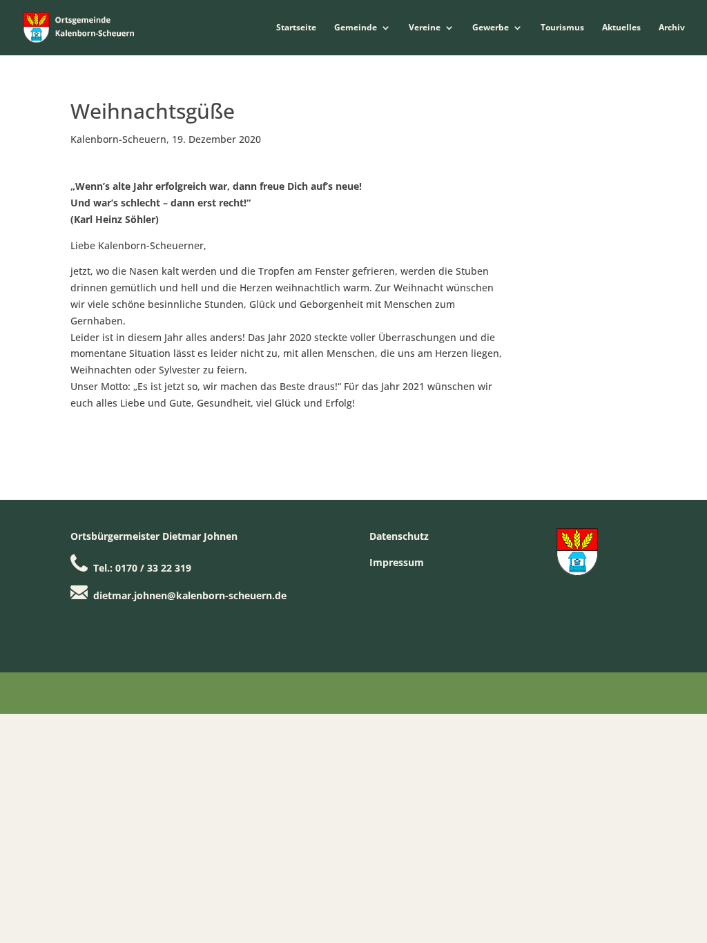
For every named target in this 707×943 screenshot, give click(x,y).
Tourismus (562, 28)
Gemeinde (355, 28)
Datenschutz (399, 536)
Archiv (672, 28)
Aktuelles (621, 28)
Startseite (296, 28)
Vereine (424, 28)
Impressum (396, 562)
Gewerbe (490, 28)
